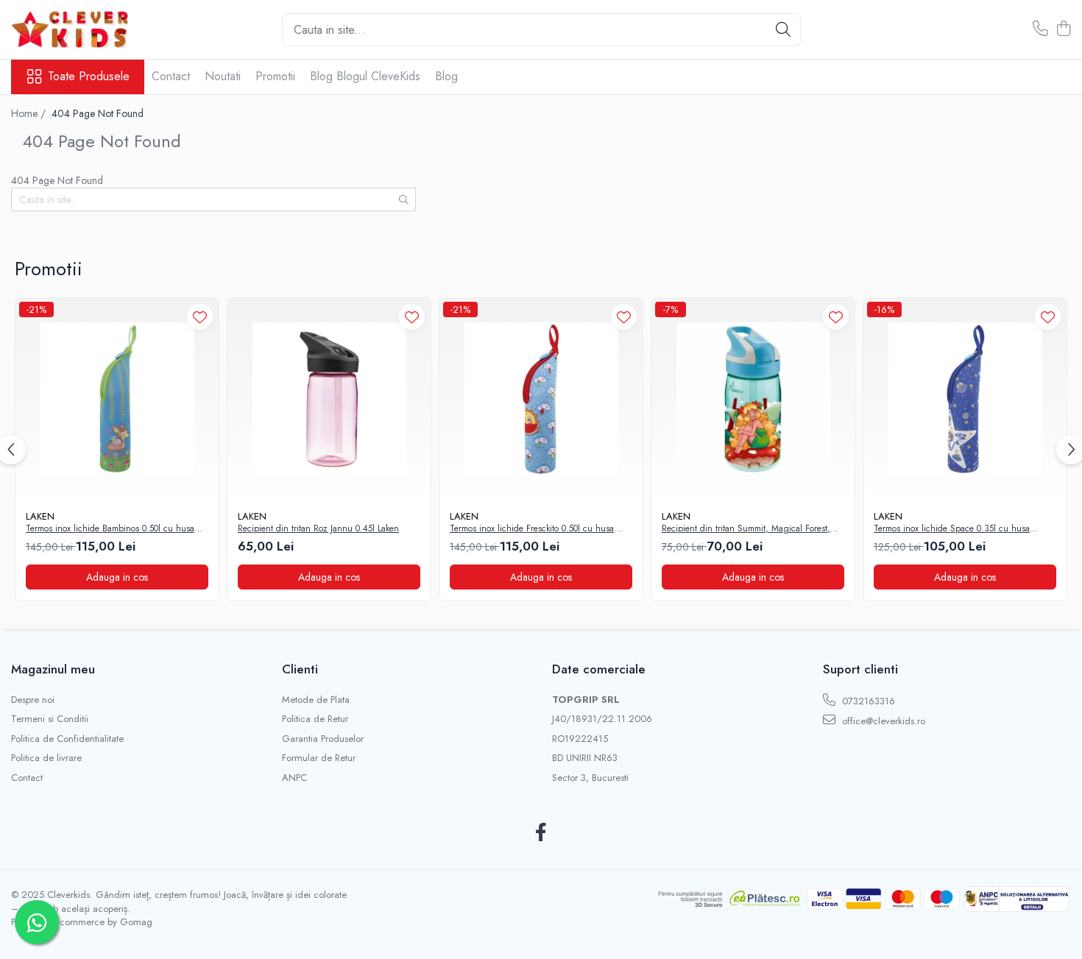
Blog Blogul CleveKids (365, 76)
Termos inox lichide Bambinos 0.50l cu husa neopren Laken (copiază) (110, 529)
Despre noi (32, 700)
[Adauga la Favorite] (200, 317)
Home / (30, 113)
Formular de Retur (319, 758)
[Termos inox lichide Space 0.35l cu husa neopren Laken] (965, 399)
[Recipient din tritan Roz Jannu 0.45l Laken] (329, 399)
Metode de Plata (316, 700)
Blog (446, 76)
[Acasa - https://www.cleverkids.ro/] (84, 29)
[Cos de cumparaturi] (1063, 29)
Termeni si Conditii (49, 719)
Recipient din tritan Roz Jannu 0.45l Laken (318, 529)
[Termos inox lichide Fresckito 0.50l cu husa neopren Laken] (541, 399)
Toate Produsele (89, 76)
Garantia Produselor (323, 739)
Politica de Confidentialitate (67, 739)
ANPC (294, 778)
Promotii (275, 76)
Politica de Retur (315, 719)
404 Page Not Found (98, 113)
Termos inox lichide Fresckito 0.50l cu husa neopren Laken (532, 529)
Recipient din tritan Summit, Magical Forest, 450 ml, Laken (746, 529)
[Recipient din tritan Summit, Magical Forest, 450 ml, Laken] (753, 399)
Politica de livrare (46, 758)
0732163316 (867, 701)
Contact (171, 76)
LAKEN (40, 516)
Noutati (223, 76)
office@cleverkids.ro (882, 721)
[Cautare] (783, 29)
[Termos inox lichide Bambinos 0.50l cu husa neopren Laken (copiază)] (117, 399)
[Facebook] (541, 833)
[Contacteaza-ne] (1040, 29)
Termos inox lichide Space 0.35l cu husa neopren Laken (952, 529)
